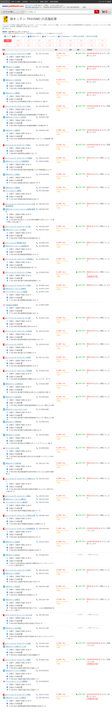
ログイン (27, 5)
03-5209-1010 (44, 272)
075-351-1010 (44, 643)
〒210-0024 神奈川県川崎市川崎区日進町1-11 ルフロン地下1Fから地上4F (30, 490)
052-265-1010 (44, 615)
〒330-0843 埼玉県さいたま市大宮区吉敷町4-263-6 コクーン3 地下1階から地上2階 (30, 221)
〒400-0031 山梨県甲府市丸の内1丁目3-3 (23, 582)
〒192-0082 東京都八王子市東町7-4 (21, 353)
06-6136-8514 (44, 681)
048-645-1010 (44, 204)
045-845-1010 (44, 515)
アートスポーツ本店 (12, 448)
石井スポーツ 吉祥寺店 (13, 463)
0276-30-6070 (44, 174)
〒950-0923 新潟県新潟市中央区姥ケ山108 (24, 550)
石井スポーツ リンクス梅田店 (16, 670)
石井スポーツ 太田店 (13, 174)
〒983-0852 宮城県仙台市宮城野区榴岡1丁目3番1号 (27, 115)
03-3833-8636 (44, 448)
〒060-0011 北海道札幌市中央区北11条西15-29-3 (26, 75)
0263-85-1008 (44, 586)
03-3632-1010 (44, 371)
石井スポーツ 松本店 (13, 586)
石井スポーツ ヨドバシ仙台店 (16, 117)
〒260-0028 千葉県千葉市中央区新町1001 (23, 238)
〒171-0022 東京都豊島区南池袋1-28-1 (22, 300)
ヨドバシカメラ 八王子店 (14, 344)
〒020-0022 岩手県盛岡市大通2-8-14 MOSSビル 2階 (27, 101)
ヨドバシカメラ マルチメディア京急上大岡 (20, 515)
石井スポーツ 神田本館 (13, 422)
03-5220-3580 (44, 384)
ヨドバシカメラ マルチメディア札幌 (18, 54)
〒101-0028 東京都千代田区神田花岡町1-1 (23, 281)
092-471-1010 (44, 694)
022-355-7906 (44, 117)
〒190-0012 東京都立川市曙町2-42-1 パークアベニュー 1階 (29, 443)
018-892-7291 (44, 130)
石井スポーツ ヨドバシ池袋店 (16, 288)
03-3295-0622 (44, 397)
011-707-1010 (44, 54)
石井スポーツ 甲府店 (13, 573)
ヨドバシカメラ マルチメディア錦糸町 (19, 371)
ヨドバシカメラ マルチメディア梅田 (18, 660)
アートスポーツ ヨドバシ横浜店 (16, 502)
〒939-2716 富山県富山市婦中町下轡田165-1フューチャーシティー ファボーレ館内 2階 (30, 564)
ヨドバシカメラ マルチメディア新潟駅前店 (20, 528)
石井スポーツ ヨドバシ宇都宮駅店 (17, 161)
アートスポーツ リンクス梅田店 (16, 681)
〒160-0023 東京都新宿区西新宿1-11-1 (22, 254)
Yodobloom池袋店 (12, 305)
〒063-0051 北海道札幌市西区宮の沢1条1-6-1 (25, 88)
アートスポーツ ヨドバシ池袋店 (16, 292)
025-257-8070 (44, 542)
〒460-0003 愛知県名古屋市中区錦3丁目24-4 (24, 623)
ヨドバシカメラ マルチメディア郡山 (18, 145)
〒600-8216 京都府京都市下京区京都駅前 (23, 655)
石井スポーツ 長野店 (13, 599)
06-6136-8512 (44, 670)
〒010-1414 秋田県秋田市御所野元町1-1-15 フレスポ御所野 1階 (31, 139)
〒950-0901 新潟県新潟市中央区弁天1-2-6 (23, 537)
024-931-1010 (44, 145)
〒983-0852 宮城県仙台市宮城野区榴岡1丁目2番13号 (27, 125)
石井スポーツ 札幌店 (13, 67)
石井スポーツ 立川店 (13, 435)
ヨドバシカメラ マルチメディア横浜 (18, 496)
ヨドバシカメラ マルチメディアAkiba (18, 272)
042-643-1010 (44, 344)
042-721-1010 (44, 357)
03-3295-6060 (44, 409)
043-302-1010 (44, 226)
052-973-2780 (44, 628)
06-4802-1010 (44, 660)
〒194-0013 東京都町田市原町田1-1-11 (22, 366)
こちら (61, 5)
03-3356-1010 (44, 259)
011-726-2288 (44, 67)
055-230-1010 (44, 570)
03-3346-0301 (44, 246)
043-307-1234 (44, 230)
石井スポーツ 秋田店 (13, 130)
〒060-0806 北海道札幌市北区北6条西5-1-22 (24, 62)
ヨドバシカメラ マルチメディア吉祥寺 (19, 331)
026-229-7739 (44, 599)
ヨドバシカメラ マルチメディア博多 (18, 694)
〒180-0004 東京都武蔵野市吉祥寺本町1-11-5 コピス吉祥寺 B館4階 (30, 473)
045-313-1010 (44, 496)
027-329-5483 (44, 188)
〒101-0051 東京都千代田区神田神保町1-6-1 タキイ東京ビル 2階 (31, 405)
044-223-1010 (44, 479)
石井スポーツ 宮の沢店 (13, 80)
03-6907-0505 (44, 305)
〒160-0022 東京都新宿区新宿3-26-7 (22, 267)
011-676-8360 (44, 80)
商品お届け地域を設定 (31, 7)
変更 (84, 7)
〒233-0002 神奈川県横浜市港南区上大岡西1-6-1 (26, 524)
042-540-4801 (44, 435)
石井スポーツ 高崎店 (13, 188)
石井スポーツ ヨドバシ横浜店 (16, 499)
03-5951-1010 (44, 285)
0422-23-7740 (44, 463)
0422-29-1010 (44, 331)
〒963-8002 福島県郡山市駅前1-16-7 (22, 153)
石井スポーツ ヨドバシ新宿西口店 (17, 246)
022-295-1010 (44, 106)
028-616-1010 (44, 158)
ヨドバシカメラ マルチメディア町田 (18, 357)
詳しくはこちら (6, 28)
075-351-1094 (44, 646)
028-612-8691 (44, 161)
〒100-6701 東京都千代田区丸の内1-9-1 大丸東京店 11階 (28, 392)
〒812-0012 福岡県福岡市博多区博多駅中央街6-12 (26, 706)
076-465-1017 (44, 555)
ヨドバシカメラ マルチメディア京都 (18, 643)
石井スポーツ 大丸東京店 (14, 384)
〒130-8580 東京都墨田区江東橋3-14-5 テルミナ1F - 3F (28, 379)
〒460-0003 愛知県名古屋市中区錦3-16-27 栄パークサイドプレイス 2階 (30, 638)
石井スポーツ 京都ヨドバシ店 (16, 646)
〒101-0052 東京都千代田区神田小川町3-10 (24, 430)
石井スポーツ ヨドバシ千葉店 (16, 230)
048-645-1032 (44, 209)
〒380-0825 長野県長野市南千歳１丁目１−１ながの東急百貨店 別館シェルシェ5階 (30, 609)
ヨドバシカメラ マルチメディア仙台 (18, 106)
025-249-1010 (44, 528)
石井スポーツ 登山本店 (13, 397)
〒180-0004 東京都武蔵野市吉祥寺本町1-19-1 (25, 339)
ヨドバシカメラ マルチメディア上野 (18, 318)
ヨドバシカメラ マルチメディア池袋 (18, 285)
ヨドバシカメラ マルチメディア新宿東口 (20, 259)
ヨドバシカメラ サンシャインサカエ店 (19, 615)
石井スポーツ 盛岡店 (13, 93)
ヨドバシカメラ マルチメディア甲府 (18, 570)
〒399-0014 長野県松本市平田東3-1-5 (22, 595)
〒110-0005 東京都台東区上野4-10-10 (22, 326)
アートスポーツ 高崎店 (13, 191)
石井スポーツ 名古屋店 (13, 628)
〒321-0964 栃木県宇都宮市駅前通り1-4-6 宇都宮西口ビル (29, 170)
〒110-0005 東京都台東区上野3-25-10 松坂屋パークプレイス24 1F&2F (30, 458)
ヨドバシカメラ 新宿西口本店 (16, 243)
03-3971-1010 (44, 288)
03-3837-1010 (44, 318)
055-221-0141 (44, 573)
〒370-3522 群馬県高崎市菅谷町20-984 (22, 199)
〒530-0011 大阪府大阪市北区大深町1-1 (23, 668)
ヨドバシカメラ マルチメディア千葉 (18, 226)
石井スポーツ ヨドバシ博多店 (16, 698)
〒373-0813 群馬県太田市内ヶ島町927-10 (23, 183)
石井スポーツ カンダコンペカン (16, 409)
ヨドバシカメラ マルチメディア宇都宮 (19, 158)
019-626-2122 (44, 93)
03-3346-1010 (44, 243)
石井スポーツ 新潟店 (13, 542)
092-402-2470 (44, 698)
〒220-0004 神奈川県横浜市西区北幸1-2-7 (23, 511)
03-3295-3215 (44, 422)
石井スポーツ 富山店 (13, 555)
